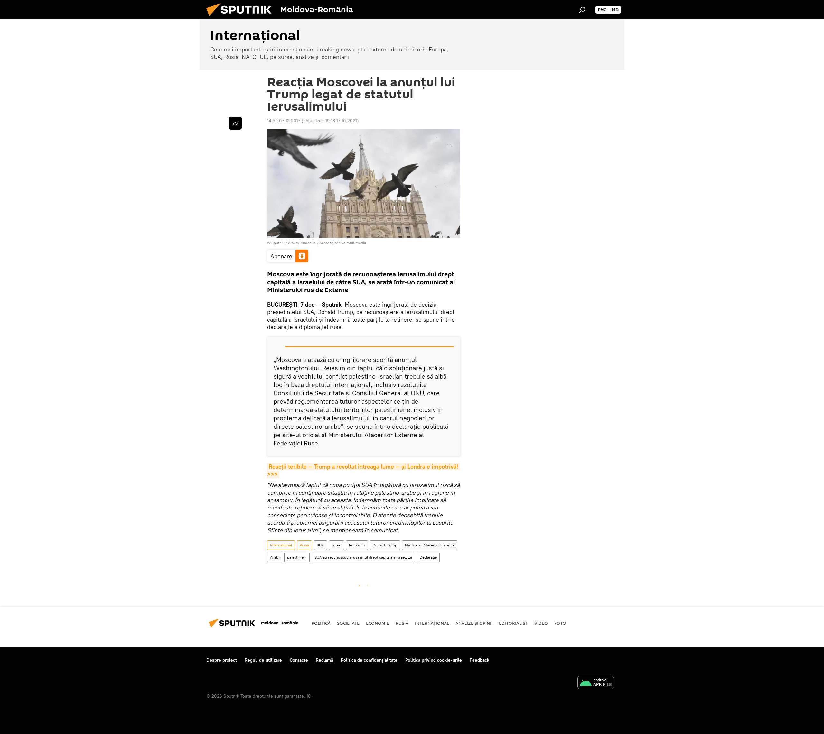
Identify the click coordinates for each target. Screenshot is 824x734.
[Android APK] (596, 683)
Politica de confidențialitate (369, 660)
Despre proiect (221, 660)
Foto (560, 623)
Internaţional (281, 545)
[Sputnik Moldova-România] (241, 18)
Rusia (304, 545)
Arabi (274, 557)
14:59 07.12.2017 (283, 121)
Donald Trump (385, 545)
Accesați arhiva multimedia (342, 242)
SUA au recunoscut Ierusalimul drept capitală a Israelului (363, 557)
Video (541, 623)
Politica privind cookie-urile (433, 660)
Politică (321, 623)
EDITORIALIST (513, 623)
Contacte (299, 660)
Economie (377, 623)
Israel (336, 545)
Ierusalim (357, 545)
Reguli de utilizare (263, 660)
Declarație (428, 557)
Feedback (479, 660)
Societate (348, 623)
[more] (235, 123)
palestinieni (297, 557)
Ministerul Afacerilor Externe (429, 545)
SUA (320, 545)
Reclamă (324, 660)
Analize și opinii (473, 623)
